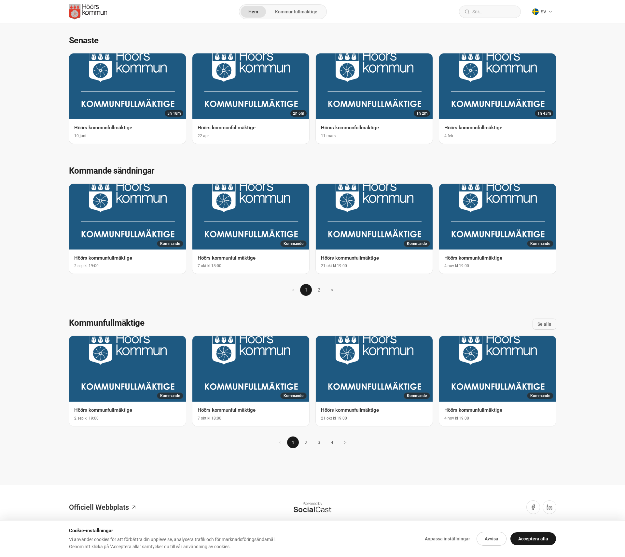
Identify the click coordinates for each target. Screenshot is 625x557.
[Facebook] (533, 507)
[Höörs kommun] (88, 12)
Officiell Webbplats (99, 507)
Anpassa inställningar (447, 538)
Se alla (544, 324)
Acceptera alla (533, 538)
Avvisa (491, 538)
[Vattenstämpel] (312, 507)
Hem (253, 11)
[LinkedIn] (549, 507)
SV (543, 11)
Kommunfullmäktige (296, 11)
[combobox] (493, 11)
